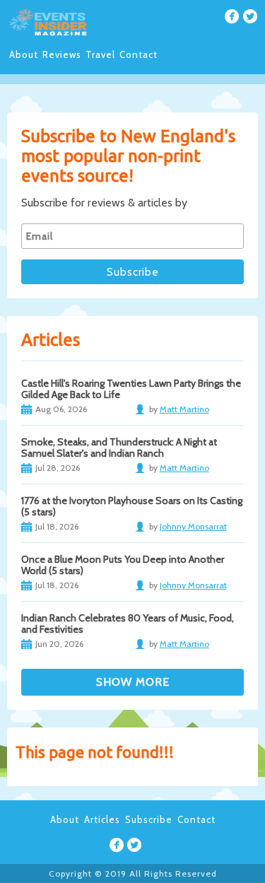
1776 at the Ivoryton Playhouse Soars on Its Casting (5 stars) (131, 506)
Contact (138, 54)
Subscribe (148, 819)
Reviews (61, 54)
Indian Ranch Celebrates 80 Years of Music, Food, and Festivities (127, 624)
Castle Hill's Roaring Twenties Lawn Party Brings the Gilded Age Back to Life (131, 389)
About (23, 54)
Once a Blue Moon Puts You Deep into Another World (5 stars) (122, 565)
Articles (102, 819)
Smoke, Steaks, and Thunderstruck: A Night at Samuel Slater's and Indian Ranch (119, 447)
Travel (100, 54)
